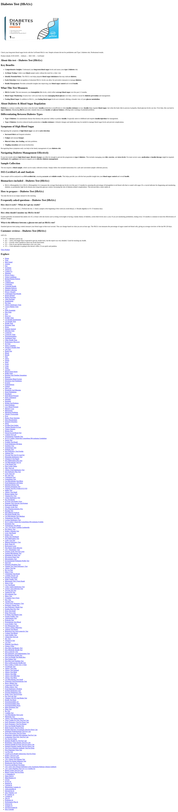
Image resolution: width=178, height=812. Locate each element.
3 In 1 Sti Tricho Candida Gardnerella (17, 527)
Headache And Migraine (13, 390)
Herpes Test (9, 431)
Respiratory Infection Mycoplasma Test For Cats (20, 735)
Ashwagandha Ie (10, 789)
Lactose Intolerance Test (13, 520)
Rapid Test (8, 351)
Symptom (8, 268)
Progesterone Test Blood (13, 622)
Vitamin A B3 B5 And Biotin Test (16, 698)
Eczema (7, 383)
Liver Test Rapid (10, 533)
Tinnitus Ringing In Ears (13, 427)
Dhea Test (8, 709)
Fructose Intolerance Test (13, 692)
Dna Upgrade (9, 809)
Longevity (8, 332)
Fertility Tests (9, 318)
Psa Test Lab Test (10, 696)
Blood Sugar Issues (11, 371)
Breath (7, 355)
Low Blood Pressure (11, 407)
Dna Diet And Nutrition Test (14, 661)
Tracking (8, 281)
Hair (6, 357)
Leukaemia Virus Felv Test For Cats (16, 737)
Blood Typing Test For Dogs (14, 772)
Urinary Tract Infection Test (14, 588)
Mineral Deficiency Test (13, 542)
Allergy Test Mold (11, 672)
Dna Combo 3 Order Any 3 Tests (16, 665)
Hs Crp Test (9, 570)
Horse (7, 327)
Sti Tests (7, 344)
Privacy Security (10, 292)
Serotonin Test (9, 524)
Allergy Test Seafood (12, 670)
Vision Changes (10, 429)
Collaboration (9, 282)
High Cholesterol (10, 397)
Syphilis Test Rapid (11, 442)
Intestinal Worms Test (12, 485)
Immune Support (10, 329)
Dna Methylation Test (12, 538)
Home (7, 258)
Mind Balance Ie (10, 778)
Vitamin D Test (10, 640)
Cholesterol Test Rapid (12, 574)
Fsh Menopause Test (11, 626)
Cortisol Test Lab (10, 435)
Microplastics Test (11, 559)
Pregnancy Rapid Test (12, 605)
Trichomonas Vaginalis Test (14, 436)
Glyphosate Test (10, 666)
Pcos (6, 416)
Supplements (9, 301)
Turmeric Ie (8, 806)
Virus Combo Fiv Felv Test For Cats (17, 720)
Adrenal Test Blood (11, 629)
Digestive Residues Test (12, 564)
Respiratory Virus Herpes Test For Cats (17, 742)
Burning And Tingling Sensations (16, 375)
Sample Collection (11, 290)
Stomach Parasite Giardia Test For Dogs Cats (19, 746)
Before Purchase (10, 297)
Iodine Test (8, 490)
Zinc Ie (7, 798)
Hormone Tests (10, 325)
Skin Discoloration (11, 420)
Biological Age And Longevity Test (16, 631)
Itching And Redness (12, 403)
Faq (6, 266)
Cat (6, 308)
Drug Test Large (10, 613)
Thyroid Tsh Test (10, 590)
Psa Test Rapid (10, 499)
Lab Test (8, 349)
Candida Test (9, 713)
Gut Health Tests (10, 321)
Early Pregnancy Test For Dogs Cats (17, 722)
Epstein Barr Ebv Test (12, 609)
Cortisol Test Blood (11, 633)
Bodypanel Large (10, 546)
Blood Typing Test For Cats (14, 770)
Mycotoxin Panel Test (12, 557)
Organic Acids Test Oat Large (14, 551)
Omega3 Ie (8, 804)
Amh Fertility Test (11, 635)
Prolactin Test (9, 620)
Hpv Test (8, 600)
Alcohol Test (9, 601)
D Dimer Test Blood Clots (13, 614)
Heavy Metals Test (11, 683)
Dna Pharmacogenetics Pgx (14, 509)
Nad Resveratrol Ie (11, 807)
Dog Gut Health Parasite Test (14, 726)
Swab (7, 364)
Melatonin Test (10, 716)
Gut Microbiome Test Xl (13, 462)
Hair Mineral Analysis (12, 512)
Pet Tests (8, 303)
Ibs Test (7, 711)
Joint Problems (10, 405)
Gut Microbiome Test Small (14, 679)
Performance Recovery (12, 342)
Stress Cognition (10, 345)
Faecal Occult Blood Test (13, 433)
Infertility (8, 399)
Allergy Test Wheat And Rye (14, 718)
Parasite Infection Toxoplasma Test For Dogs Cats (21, 729)
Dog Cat (8, 316)
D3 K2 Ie (8, 781)
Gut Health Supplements (13, 320)
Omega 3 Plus (9, 646)
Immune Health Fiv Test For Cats (16, 741)
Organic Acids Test (11, 507)
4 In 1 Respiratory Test (12, 550)
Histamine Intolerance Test (13, 457)
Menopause (8, 410)
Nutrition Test (9, 446)
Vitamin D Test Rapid (12, 459)
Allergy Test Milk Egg (12, 676)
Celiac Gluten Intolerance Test (15, 587)
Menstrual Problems (11, 412)
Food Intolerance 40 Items (13, 689)
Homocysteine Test (11, 494)
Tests (6, 260)
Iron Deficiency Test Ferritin (14, 451)
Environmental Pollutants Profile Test (17, 561)
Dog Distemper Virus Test (13, 750)
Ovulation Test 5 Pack (12, 598)
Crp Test (8, 642)
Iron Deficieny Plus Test (13, 472)
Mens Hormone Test (11, 707)
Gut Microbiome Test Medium (15, 516)
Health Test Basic (10, 700)
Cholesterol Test (10, 477)
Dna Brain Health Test (12, 514)
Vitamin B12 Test (10, 496)
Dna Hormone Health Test (13, 655)
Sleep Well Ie (9, 776)
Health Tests (9, 323)
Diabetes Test (9, 449)
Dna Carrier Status (11, 466)
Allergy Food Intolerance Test (14, 470)
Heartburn (8, 394)
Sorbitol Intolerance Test (13, 691)
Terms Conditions (10, 277)
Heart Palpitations (10, 392)
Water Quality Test (11, 579)
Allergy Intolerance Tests (13, 305)
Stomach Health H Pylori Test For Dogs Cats (19, 744)
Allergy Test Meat (11, 678)
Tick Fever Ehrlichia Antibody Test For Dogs (19, 748)
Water (7, 368)
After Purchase (10, 299)
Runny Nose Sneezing (12, 418)
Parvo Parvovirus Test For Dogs (15, 733)
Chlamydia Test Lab (11, 637)
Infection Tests (9, 331)
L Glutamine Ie (10, 774)
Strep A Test (9, 583)
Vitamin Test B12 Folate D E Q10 (16, 488)
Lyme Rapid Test (10, 464)
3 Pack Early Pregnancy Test (14, 603)
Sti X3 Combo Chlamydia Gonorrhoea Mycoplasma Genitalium (26, 438)
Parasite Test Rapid (11, 577)
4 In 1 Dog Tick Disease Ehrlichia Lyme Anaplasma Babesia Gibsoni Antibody (30, 767)
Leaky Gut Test (10, 540)
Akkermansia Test (11, 618)
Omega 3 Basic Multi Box (13, 627)
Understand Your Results (13, 294)
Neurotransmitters (10, 336)
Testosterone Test (10, 448)
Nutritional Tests (10, 338)
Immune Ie (8, 783)
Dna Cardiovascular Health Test (15, 663)
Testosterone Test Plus (12, 518)
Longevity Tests (10, 334)
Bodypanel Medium (11, 505)
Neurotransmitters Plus (12, 704)
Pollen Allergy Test (11, 687)
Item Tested (8, 262)
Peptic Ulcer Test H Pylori (13, 694)
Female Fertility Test (11, 616)
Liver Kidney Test (11, 624)
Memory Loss (9, 409)
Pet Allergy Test (10, 529)
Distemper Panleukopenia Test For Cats (18, 731)
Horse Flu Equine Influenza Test (15, 761)
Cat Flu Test (9, 752)
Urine (7, 366)
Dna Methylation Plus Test (13, 460)
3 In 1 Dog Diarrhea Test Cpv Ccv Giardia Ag (20, 768)
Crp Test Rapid (10, 585)
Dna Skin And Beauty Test (13, 648)
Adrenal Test (9, 453)
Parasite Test (9, 511)
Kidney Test (9, 535)
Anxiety (7, 370)
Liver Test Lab (10, 473)
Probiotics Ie (9, 800)
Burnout (7, 377)
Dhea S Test (9, 572)
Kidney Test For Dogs (12, 757)
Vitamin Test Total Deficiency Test (16, 566)
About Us (8, 269)
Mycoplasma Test (10, 594)
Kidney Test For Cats (12, 755)
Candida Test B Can (11, 576)
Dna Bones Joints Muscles (13, 548)
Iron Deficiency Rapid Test (14, 607)
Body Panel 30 (10, 544)
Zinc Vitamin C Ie (11, 793)
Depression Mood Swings (13, 379)
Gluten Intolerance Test (12, 498)
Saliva (7, 358)
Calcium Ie (8, 785)
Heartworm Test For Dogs (13, 763)
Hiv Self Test (9, 475)
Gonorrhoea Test (10, 479)
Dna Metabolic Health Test (13, 650)
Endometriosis (9, 384)
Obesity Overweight (11, 414)
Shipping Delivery (11, 288)
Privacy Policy (9, 275)
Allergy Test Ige (10, 568)
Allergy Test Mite (10, 674)
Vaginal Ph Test (10, 592)
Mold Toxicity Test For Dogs (14, 728)
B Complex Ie (9, 794)
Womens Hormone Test (12, 486)
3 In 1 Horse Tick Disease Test (15, 759)
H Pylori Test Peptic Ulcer (13, 501)
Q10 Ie (7, 780)
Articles (7, 264)
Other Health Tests (11, 340)
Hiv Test (8, 639)
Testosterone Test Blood (13, 525)
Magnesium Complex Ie (13, 787)
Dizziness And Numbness (13, 381)
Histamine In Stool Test (12, 555)
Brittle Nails (9, 373)
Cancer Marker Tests (11, 307)
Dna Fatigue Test (10, 659)
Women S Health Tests (12, 347)
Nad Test (8, 563)
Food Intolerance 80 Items (13, 444)
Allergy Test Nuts (10, 668)
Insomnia (8, 401)
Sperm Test (8, 440)
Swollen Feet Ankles (11, 425)
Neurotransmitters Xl (12, 702)
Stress (7, 423)
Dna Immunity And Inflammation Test (17, 653)
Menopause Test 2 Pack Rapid (15, 581)
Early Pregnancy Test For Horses (15, 724)
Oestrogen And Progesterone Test (16, 681)
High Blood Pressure (12, 396)
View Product (5, 250)
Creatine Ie (8, 796)
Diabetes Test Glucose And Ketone (16, 503)
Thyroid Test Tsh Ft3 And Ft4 (14, 455)
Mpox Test (8, 596)
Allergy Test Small (11, 492)
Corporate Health (10, 286)
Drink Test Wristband (12, 537)
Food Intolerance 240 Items (14, 483)
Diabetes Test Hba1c (11, 644)
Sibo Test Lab (9, 468)
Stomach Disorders (11, 422)
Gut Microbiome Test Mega (14, 481)
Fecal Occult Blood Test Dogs (15, 765)
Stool (6, 362)
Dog (6, 314)
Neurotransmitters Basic (12, 705)
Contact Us (8, 271)
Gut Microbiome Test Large (14, 715)
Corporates (8, 284)
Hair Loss (8, 388)
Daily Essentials (10, 310)
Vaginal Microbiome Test (13, 553)
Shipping (8, 273)
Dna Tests (8, 312)
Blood (7, 353)
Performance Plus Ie (11, 802)
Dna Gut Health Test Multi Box (15, 657)
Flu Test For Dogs (11, 739)
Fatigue (7, 386)
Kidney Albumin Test (12, 531)
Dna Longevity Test (11, 652)
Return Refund (10, 295)
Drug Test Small (10, 611)
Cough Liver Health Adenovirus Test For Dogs (20, 754)
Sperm (7, 360)
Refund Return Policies (12, 279)
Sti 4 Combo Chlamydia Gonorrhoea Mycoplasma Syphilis (24, 522)
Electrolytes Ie (9, 791)
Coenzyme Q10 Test (11, 685)
